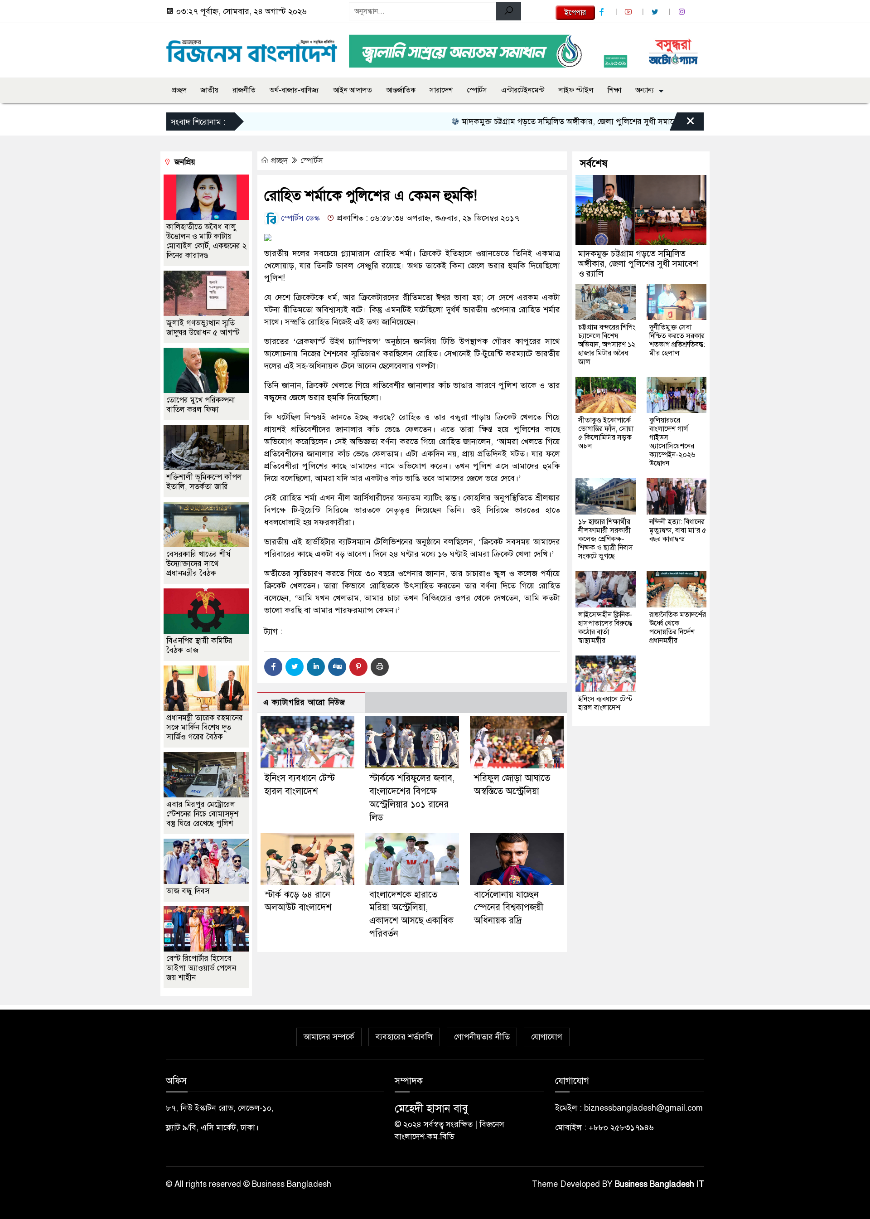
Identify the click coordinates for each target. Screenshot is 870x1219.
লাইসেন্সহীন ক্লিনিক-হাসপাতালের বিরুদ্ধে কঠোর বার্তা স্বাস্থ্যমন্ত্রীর (605, 627)
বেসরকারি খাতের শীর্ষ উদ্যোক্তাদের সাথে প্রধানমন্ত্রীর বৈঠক (198, 563)
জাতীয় (209, 90)
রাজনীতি (244, 90)
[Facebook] (273, 667)
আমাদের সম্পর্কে (329, 1037)
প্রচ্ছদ (179, 90)
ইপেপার (575, 12)
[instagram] (682, 12)
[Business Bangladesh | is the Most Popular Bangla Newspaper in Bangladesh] (252, 48)
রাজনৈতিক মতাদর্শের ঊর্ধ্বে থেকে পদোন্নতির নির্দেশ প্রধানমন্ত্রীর (677, 627)
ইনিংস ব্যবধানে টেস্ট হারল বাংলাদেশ (605, 703)
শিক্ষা (614, 90)
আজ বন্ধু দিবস (188, 891)
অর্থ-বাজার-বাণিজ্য (294, 90)
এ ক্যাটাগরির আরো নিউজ (304, 702)
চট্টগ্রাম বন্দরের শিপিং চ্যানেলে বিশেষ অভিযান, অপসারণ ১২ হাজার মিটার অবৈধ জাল (606, 344)
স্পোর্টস (477, 90)
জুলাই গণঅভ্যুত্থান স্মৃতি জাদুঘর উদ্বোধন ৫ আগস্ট (202, 327)
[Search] (508, 11)
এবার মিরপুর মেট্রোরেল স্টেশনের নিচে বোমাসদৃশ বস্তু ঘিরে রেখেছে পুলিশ (202, 814)
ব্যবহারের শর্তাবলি (404, 1037)
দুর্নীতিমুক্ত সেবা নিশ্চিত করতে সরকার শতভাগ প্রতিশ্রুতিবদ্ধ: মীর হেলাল (677, 340)
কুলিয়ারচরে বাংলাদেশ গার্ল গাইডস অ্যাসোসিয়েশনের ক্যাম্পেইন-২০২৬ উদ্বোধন (672, 442)
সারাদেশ (441, 90)
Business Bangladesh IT (659, 1184)
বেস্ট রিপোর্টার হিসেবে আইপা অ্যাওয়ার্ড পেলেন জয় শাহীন (201, 968)
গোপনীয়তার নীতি (482, 1037)
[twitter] (656, 12)
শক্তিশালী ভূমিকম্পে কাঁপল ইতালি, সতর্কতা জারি (204, 481)
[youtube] (629, 12)
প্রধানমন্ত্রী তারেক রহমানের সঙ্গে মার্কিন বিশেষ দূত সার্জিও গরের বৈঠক (204, 727)
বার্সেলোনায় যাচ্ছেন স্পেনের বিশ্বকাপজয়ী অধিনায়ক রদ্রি (508, 908)
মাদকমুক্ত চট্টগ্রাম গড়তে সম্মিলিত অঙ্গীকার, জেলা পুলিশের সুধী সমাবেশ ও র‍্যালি (555, 121)
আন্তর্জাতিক (401, 90)
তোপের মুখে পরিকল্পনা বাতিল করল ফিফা (200, 404)
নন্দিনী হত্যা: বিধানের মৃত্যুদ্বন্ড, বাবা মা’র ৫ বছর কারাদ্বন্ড (677, 530)
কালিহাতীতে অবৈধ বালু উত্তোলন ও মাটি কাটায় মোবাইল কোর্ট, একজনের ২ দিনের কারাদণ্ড (206, 241)
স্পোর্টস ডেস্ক (299, 218)
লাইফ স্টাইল (576, 90)
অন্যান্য (644, 90)
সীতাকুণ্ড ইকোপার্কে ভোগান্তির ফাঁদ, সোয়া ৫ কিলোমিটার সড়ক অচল (605, 433)
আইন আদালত (352, 90)
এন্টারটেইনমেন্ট (522, 90)
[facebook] (602, 12)
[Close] (682, 123)
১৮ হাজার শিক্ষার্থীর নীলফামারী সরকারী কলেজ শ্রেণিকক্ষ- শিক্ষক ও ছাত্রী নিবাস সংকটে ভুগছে (605, 539)
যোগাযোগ (546, 1037)
